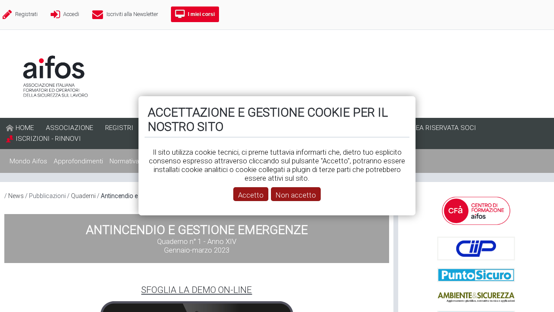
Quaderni (83, 195)
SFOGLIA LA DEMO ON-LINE (196, 290)
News (16, 195)
